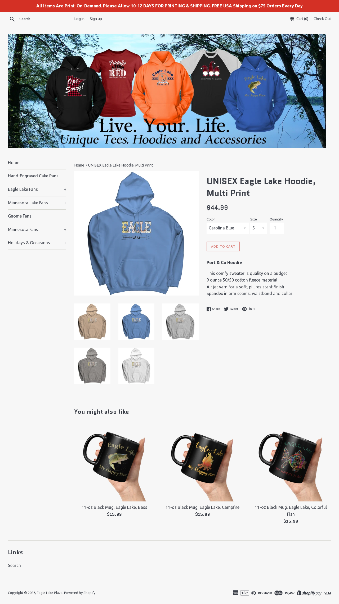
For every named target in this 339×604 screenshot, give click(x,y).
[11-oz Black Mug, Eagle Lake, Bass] (114, 461)
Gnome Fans (20, 216)
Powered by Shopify (79, 592)
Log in (79, 19)
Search (14, 565)
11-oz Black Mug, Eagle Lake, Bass (114, 507)
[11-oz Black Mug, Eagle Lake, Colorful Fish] (291, 461)
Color (211, 219)
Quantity (276, 219)
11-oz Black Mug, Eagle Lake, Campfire (202, 507)
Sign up (96, 19)
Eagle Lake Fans (37, 189)
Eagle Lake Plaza (50, 592)
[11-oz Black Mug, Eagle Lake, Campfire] (202, 461)
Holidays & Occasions (37, 242)
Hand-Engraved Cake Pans (33, 175)
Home (13, 162)
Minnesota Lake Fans (37, 202)
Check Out (322, 19)
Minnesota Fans (37, 229)
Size (253, 219)
